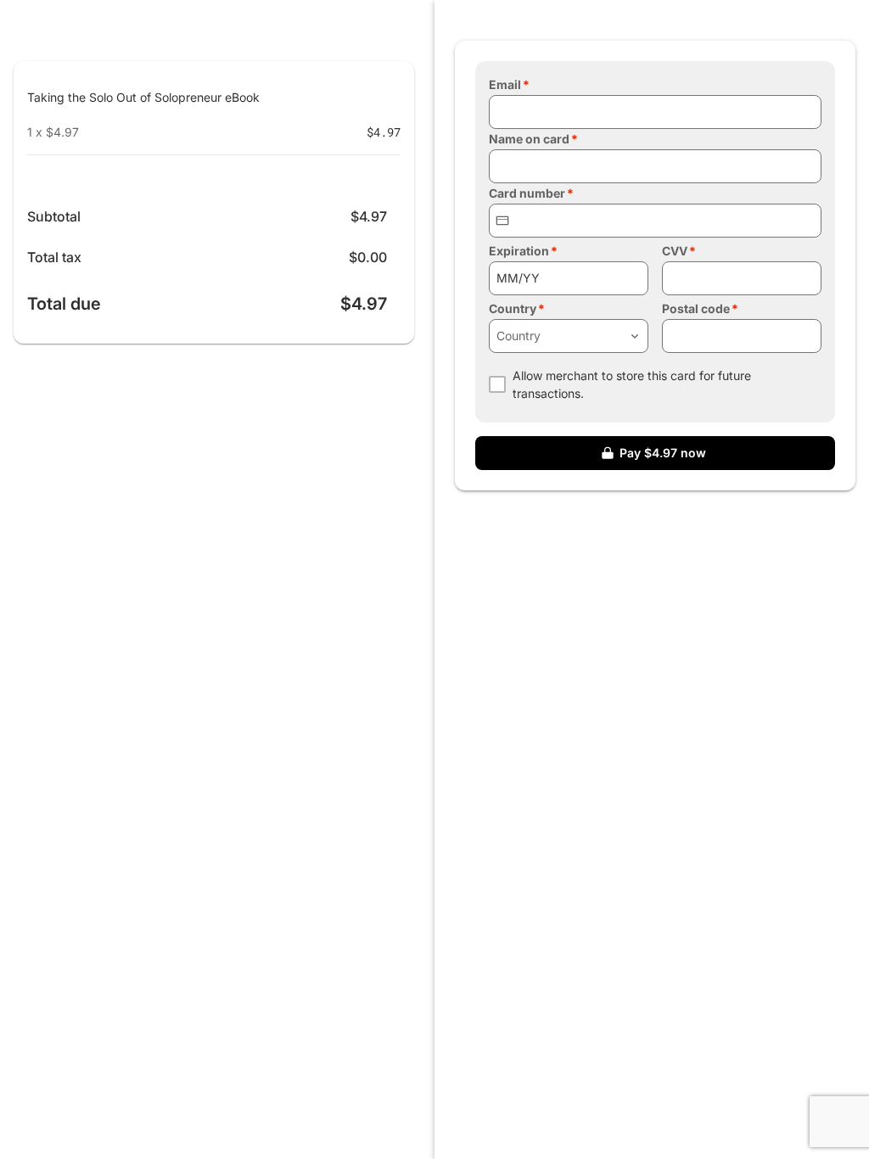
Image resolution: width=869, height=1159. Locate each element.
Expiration (519, 251)
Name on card (529, 139)
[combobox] (568, 336)
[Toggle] (635, 336)
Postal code (696, 308)
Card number (527, 193)
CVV (674, 251)
